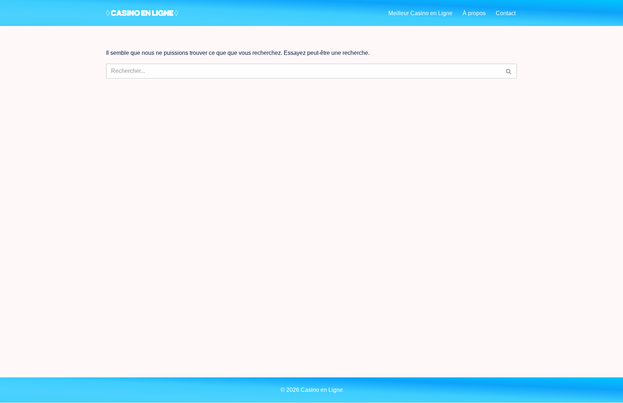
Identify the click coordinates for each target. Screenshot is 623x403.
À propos (474, 13)
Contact (506, 13)
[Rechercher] (509, 71)
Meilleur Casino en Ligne (420, 13)
